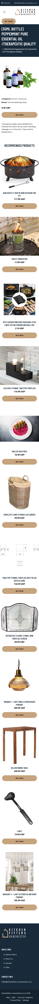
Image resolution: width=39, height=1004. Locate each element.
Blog (8, 997)
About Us (9, 959)
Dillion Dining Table (19, 768)
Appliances (22, 99)
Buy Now (19, 115)
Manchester (7, 3)
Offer (8, 967)
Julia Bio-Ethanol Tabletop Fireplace (19, 388)
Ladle (19, 831)
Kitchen (15, 99)
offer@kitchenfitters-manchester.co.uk (25, 3)
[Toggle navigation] (4, 12)
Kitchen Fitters (11, 954)
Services (9, 963)
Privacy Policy (15, 1000)
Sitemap (25, 1000)
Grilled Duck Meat (19, 451)
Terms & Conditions (25, 997)
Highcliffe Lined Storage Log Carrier (19, 514)
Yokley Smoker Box (19, 259)
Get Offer (9, 21)
